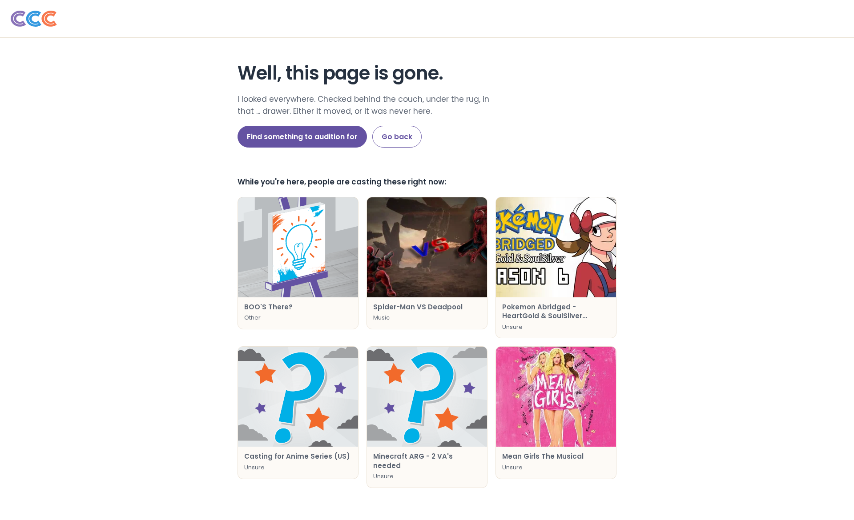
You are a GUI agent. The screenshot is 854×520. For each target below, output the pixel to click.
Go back (397, 137)
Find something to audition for (302, 137)
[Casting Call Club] (427, 19)
